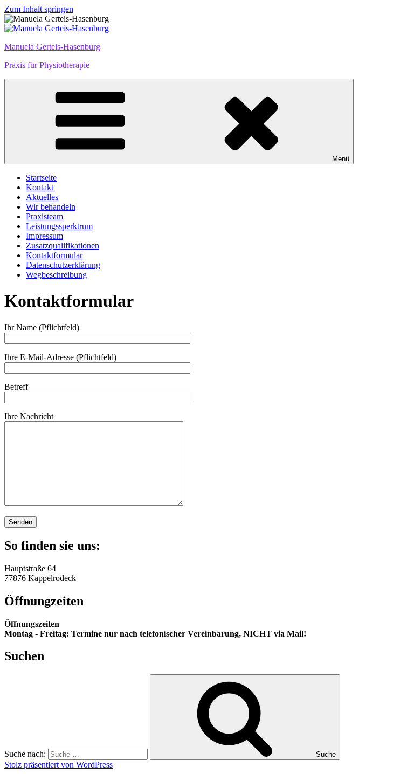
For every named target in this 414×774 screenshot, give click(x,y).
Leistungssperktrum (59, 226)
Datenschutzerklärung (63, 264)
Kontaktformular (54, 255)
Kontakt (39, 187)
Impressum (44, 235)
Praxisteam (44, 216)
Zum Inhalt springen (38, 8)
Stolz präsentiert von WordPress (58, 764)
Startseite (41, 177)
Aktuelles (42, 197)
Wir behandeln (50, 206)
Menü (340, 159)
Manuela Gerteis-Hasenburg (52, 46)
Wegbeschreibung (56, 274)
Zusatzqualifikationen (62, 245)
